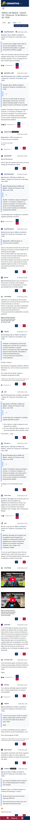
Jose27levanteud (9, 32)
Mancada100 (7, 156)
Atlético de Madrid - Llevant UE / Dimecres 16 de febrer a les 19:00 (13, 37)
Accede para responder (21, 25)
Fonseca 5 (7, 768)
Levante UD (5, 20)
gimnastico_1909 (9, 73)
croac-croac (7, 495)
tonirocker (7, 624)
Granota (6, 685)
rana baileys (7, 296)
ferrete (6, 277)
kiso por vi (7, 443)
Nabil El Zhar (7, 132)
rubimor (6, 331)
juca (5, 392)
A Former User (8, 660)
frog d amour (8, 750)
